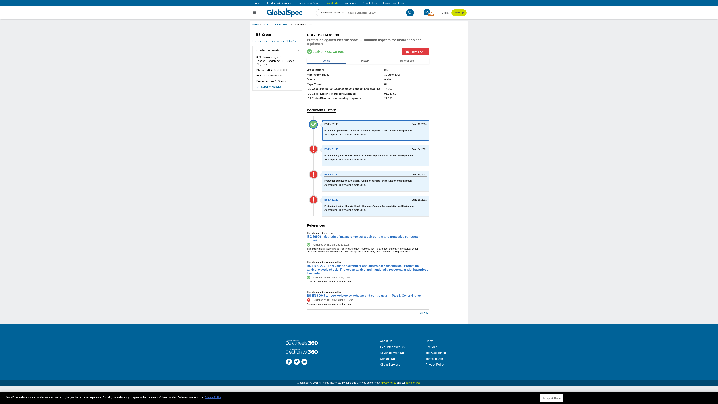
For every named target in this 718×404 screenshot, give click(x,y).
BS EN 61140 (331, 149)
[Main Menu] (254, 13)
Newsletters (370, 2)
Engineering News (308, 2)
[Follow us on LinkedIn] (304, 362)
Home (256, 2)
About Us (386, 341)
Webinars (350, 2)
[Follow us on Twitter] (297, 362)
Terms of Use (434, 358)
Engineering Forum (394, 2)
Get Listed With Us (392, 347)
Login (445, 12)
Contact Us (387, 358)
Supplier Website (271, 86)
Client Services (390, 364)
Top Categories (436, 352)
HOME (255, 24)
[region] (359, 398)
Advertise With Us (392, 352)
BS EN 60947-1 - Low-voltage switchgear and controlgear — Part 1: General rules (364, 295)
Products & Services (279, 2)
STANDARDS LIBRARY (275, 24)
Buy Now (418, 51)
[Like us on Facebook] (289, 362)
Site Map (431, 347)
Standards (332, 2)
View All (424, 312)
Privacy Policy (435, 364)
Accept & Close (552, 398)
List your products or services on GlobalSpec (275, 41)
